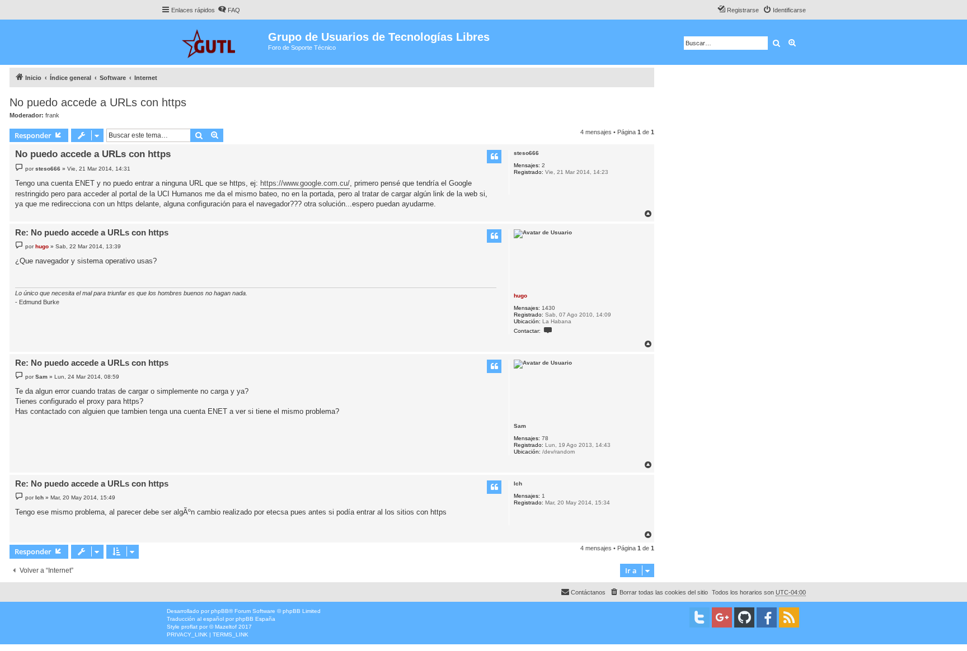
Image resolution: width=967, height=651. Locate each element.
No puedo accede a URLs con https (98, 102)
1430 (548, 308)
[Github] (744, 617)
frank (52, 115)
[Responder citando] (494, 156)
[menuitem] (229, 10)
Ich (518, 483)
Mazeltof (226, 627)
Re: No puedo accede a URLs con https (91, 232)
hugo (520, 296)
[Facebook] (767, 617)
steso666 (526, 153)
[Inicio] (214, 42)
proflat (189, 627)
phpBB (220, 611)
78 (545, 438)
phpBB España (255, 619)
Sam (520, 426)
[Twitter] (699, 617)
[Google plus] (722, 617)
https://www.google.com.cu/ (305, 183)
